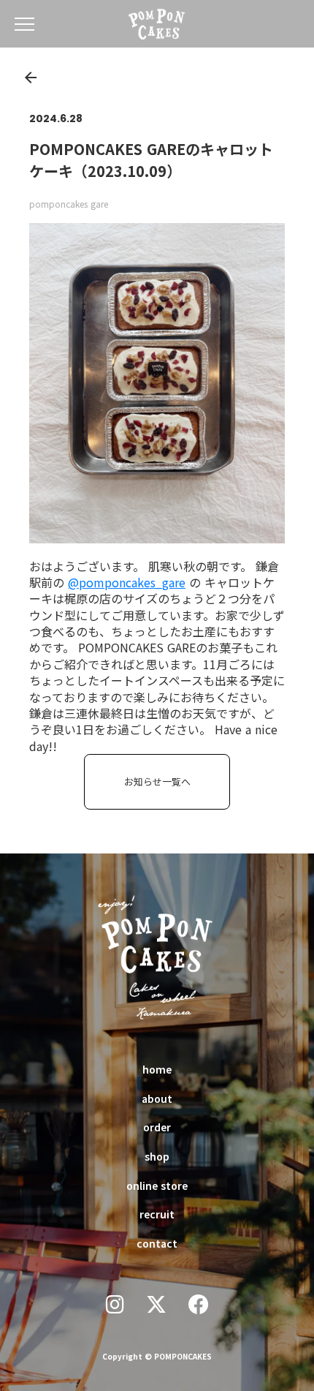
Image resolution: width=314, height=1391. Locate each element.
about (157, 1098)
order (157, 1127)
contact (157, 1243)
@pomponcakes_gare (126, 582)
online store (157, 1185)
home (157, 1069)
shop (157, 1156)
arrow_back (30, 77)
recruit (157, 1214)
